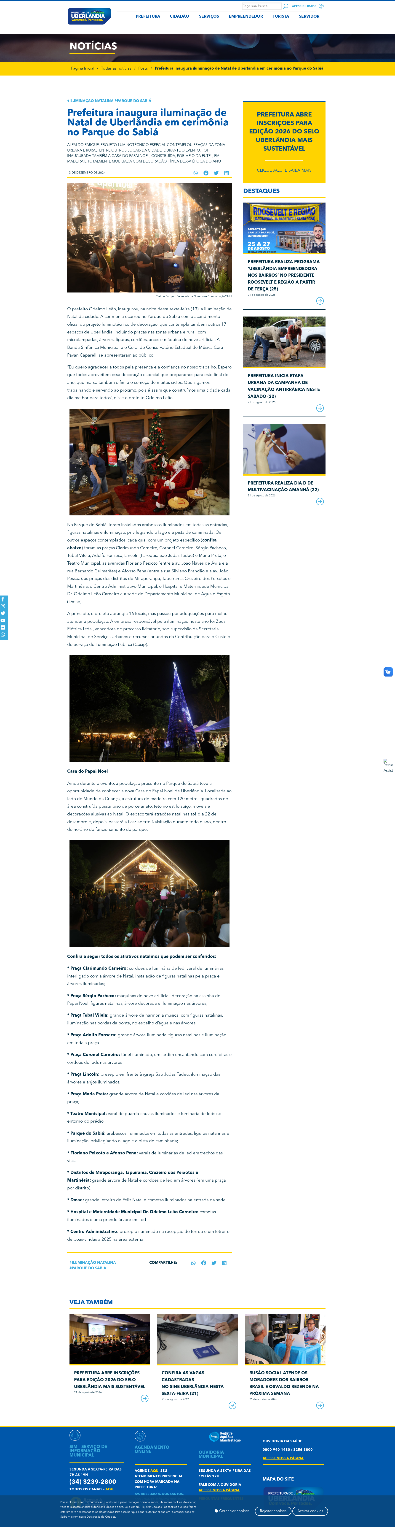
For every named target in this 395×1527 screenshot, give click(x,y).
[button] (196, 173)
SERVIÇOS (209, 17)
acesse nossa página (219, 1490)
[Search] (285, 6)
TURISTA (281, 17)
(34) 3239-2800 (92, 1482)
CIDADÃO (179, 17)
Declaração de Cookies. (101, 1517)
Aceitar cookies (310, 1511)
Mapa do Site (278, 1479)
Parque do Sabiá (134, 101)
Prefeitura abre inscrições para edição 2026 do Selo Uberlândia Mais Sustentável (284, 132)
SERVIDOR (309, 17)
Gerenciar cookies (233, 1511)
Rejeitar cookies (273, 1511)
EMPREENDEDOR (246, 17)
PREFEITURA (148, 17)
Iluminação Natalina (91, 101)
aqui (110, 1489)
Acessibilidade (304, 6)
